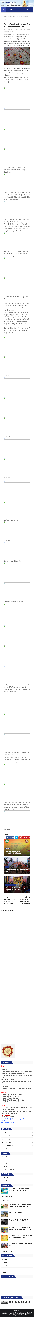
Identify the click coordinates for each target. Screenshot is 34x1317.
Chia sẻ (10, 16)
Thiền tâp (4, 1166)
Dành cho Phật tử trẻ (10, 885)
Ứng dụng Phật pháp (8, 1170)
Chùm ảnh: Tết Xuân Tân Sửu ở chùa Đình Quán (16, 870)
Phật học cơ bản (6, 1142)
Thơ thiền (5, 1266)
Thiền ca (4, 1262)
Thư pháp (4, 1269)
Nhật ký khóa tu (6, 1139)
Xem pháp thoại (6, 1181)
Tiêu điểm (15, 16)
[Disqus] (17, 967)
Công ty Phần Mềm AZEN (20, 1315)
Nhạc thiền (5, 1259)
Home (5, 16)
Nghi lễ (4, 1160)
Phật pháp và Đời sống (8, 1145)
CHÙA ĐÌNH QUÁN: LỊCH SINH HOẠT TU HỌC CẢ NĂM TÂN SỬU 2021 (16, 852)
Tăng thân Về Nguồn (6, 1196)
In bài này (27, 837)
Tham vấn (4, 1149)
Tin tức (20, 16)
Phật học (4, 1163)
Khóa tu (7, 848)
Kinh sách (5, 1157)
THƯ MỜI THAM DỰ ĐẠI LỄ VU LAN (19, 1220)
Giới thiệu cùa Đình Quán (16, 1212)
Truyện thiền (5, 1272)
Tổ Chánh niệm (5, 1200)
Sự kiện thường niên (6, 1251)
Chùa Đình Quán (13, 1313)
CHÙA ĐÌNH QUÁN (8, 2)
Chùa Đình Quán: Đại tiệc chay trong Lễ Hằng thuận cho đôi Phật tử (15, 889)
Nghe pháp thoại (7, 1177)
